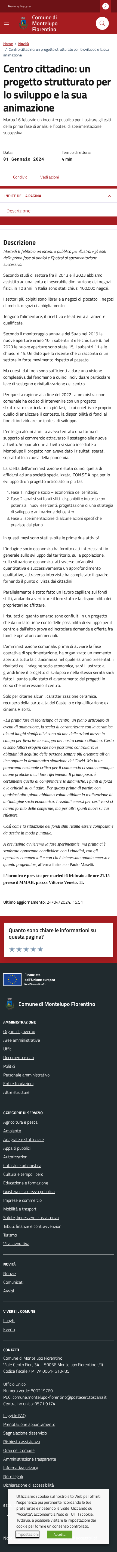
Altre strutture (16, 1092)
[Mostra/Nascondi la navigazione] (6, 23)
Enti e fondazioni (18, 1083)
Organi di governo (19, 1031)
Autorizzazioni (15, 1156)
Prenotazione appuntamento (29, 1424)
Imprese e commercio (22, 1200)
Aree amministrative (21, 1040)
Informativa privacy (20, 1467)
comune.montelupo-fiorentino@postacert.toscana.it (60, 1397)
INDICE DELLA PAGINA (22, 196)
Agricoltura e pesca (20, 1122)
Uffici (7, 1049)
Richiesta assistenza (21, 1441)
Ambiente (12, 1130)
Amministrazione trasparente (29, 1459)
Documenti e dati (18, 1057)
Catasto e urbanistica (22, 1165)
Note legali (13, 1476)
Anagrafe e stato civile (23, 1139)
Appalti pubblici (16, 1148)
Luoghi (9, 1320)
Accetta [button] (60, 1534)
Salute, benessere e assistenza (31, 1217)
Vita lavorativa (16, 1243)
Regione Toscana (19, 6)
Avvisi (8, 1291)
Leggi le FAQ (14, 1415)
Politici (9, 1066)
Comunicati (13, 1282)
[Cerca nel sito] (102, 23)
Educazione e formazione (25, 1183)
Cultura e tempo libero (23, 1174)
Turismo (10, 1235)
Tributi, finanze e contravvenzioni (32, 1226)
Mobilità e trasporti (20, 1209)
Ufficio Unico (14, 1384)
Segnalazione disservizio (25, 1433)
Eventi (9, 1329)
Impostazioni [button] (27, 1534)
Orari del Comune (19, 1450)
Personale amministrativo (26, 1075)
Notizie (9, 1273)
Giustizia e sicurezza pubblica (29, 1191)
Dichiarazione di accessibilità (28, 1485)
